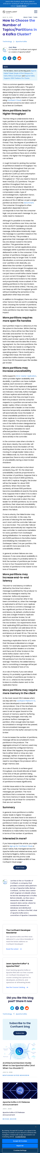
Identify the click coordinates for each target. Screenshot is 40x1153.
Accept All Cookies (20, 1141)
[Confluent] (10, 12)
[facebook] (9, 58)
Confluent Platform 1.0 (26, 701)
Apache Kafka (21, 41)
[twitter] (5, 58)
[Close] (35, 1126)
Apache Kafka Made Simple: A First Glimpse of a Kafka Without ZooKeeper (20, 73)
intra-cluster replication (26, 376)
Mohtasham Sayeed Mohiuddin (16, 1075)
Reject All (20, 1146)
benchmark (29, 203)
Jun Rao (13, 47)
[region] (20, 1138)
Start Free (20, 868)
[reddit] (19, 58)
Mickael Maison (9, 1119)
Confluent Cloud (14, 100)
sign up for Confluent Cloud (21, 846)
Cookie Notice (20, 1137)
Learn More (22, 6)
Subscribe (20, 1033)
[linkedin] (14, 58)
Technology (7, 41)
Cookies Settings (20, 1150)
